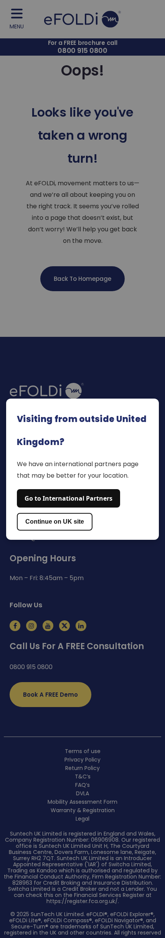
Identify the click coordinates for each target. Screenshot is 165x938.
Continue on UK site (54, 521)
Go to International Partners (68, 498)
